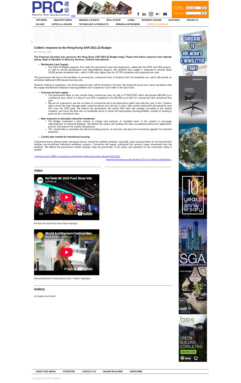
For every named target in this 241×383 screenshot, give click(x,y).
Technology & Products (94, 24)
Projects (192, 20)
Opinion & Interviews (128, 24)
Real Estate (113, 20)
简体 (73, 16)
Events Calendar (157, 24)
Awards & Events (89, 20)
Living (131, 20)
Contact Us (89, 371)
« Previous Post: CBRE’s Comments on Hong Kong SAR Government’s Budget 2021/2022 (77, 156)
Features (174, 20)
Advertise (69, 371)
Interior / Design (151, 20)
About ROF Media (46, 371)
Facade (40, 24)
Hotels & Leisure (62, 24)
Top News (41, 20)
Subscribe (136, 371)
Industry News (63, 20)
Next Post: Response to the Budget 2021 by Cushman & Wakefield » (139, 159)
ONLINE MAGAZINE (113, 371)
